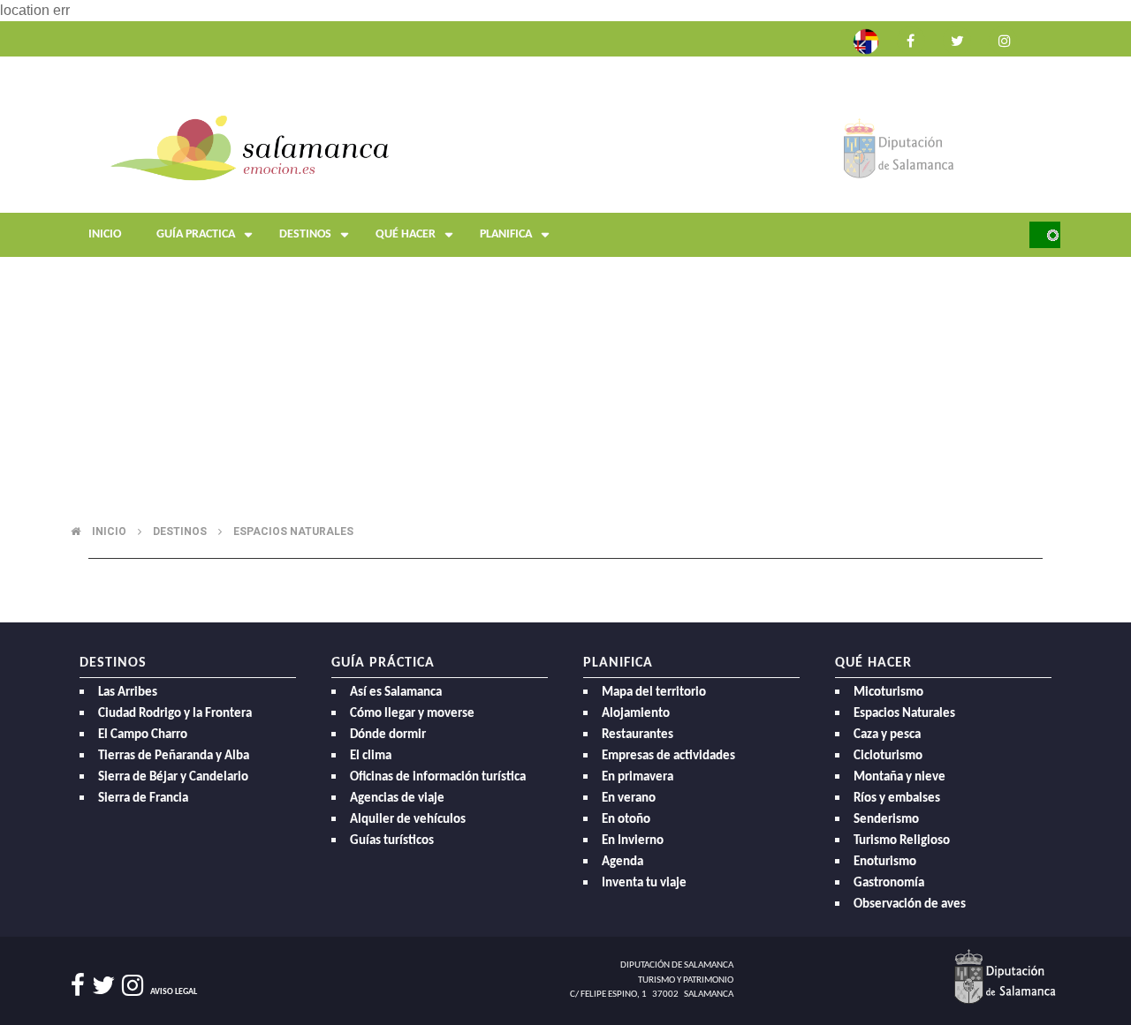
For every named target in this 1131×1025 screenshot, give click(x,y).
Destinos (305, 234)
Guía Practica (195, 234)
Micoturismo (888, 692)
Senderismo (886, 819)
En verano (629, 798)
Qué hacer (406, 234)
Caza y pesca (887, 735)
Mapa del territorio (654, 692)
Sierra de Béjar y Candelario (173, 777)
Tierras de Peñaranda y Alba (173, 756)
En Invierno (633, 841)
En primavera (637, 777)
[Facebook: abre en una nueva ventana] (911, 39)
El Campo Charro (142, 735)
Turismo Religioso (902, 841)
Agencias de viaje (397, 798)
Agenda (622, 862)
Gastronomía (889, 883)
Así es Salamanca (396, 692)
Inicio (104, 234)
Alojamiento (636, 713)
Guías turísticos (392, 841)
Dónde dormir (388, 735)
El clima (370, 756)
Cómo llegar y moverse (412, 713)
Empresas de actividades (668, 756)
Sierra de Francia (143, 798)
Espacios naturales (293, 531)
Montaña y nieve (899, 777)
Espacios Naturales (904, 713)
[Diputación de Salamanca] (899, 147)
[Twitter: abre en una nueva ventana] (957, 39)
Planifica (506, 234)
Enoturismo (885, 862)
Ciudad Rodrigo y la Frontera (175, 713)
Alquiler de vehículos (408, 819)
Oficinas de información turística (438, 777)
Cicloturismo (888, 756)
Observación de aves (910, 904)
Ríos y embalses (897, 798)
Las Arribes (127, 692)
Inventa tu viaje (644, 883)
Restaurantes (637, 735)
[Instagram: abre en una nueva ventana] (1003, 39)
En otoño (626, 819)
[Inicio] (249, 147)
